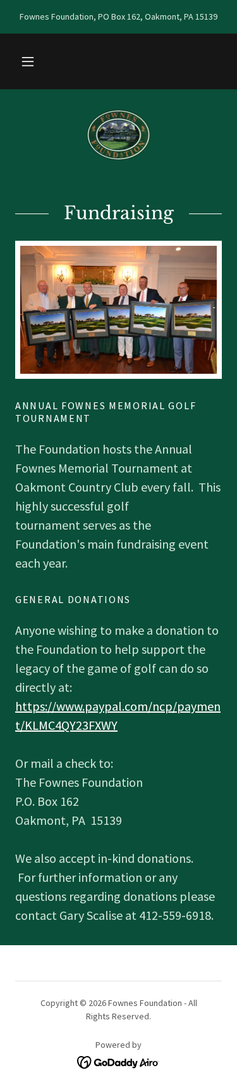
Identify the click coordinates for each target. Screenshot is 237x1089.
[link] (119, 135)
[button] (27, 61)
